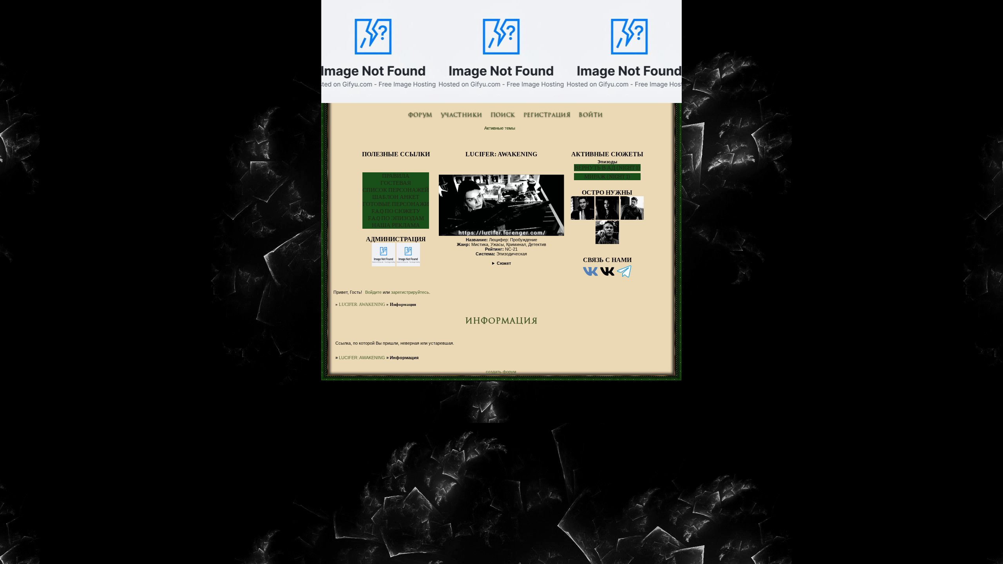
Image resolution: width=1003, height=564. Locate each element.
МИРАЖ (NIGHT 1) (607, 176)
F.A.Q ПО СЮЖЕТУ (395, 211)
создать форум (501, 371)
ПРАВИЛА (395, 175)
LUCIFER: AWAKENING (362, 304)
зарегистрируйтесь (410, 292)
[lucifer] (383, 264)
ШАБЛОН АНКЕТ (395, 197)
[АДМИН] (590, 277)
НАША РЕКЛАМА (396, 225)
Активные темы (499, 128)
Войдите (373, 292)
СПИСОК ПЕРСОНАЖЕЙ (395, 189)
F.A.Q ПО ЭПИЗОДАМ (396, 218)
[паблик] (607, 277)
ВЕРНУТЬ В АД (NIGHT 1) (607, 167)
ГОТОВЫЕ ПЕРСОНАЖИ (395, 204)
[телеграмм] (624, 277)
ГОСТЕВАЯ (395, 182)
